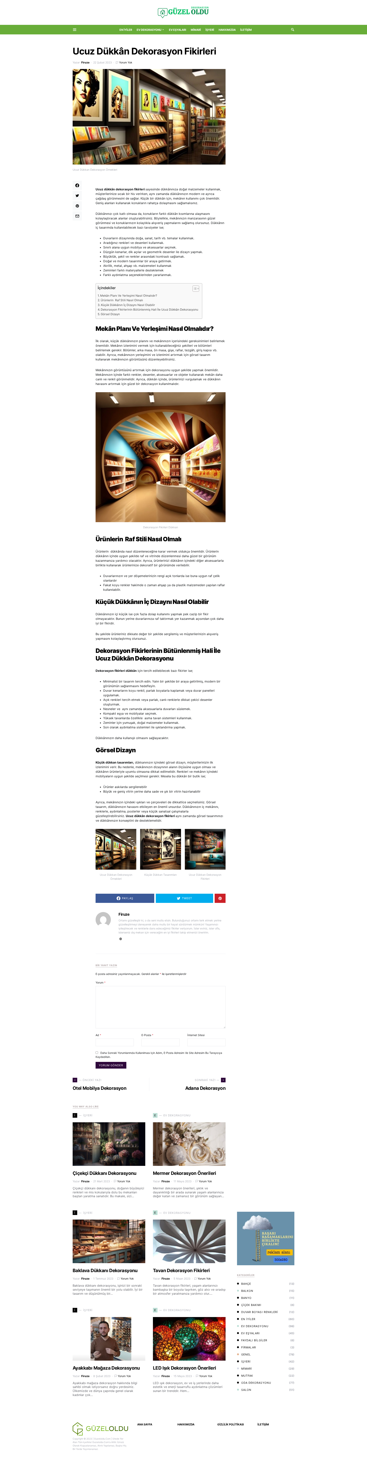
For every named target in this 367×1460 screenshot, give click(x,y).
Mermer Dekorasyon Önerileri (184, 1173)
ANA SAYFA (144, 1424)
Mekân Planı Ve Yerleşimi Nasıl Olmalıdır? (128, 295)
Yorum (101, 982)
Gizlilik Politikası (230, 1424)
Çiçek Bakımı (251, 1305)
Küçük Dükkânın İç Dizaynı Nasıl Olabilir (128, 305)
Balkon (247, 1290)
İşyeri (246, 1361)
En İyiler (248, 1319)
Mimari (246, 1368)
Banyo (246, 1297)
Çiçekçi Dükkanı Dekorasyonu (104, 1173)
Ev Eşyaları (250, 1333)
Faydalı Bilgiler (254, 1340)
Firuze (85, 62)
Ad (98, 1035)
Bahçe (246, 1283)
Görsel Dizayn (110, 314)
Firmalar (248, 1347)
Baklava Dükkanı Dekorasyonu (105, 1270)
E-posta (147, 1035)
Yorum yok (125, 62)
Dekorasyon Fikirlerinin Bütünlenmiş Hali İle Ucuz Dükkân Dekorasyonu (149, 309)
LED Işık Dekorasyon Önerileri (184, 1368)
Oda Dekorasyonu (256, 1382)
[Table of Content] (195, 289)
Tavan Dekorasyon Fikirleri (181, 1270)
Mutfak (247, 1375)
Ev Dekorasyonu (254, 1326)
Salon (246, 1389)
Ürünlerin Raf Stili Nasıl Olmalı (122, 300)
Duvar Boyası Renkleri (259, 1312)
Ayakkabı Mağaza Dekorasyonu (106, 1368)
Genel (246, 1354)
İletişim (263, 1424)
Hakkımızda (185, 1424)
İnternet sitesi (196, 1035)
